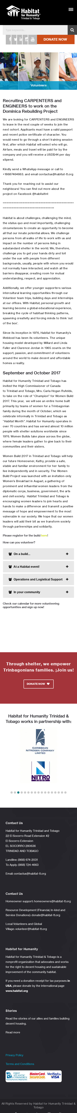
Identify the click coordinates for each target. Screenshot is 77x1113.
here (44, 535)
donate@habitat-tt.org (46, 915)
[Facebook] (8, 40)
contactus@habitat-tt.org (30, 873)
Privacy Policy (14, 1055)
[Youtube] (30, 40)
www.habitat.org (17, 991)
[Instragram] (25, 40)
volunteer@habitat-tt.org (31, 929)
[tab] (38, 554)
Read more (13, 1032)
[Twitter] (13, 40)
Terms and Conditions (20, 1064)
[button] (11, 792)
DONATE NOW (55, 39)
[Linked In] (19, 40)
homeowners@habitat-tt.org (52, 901)
